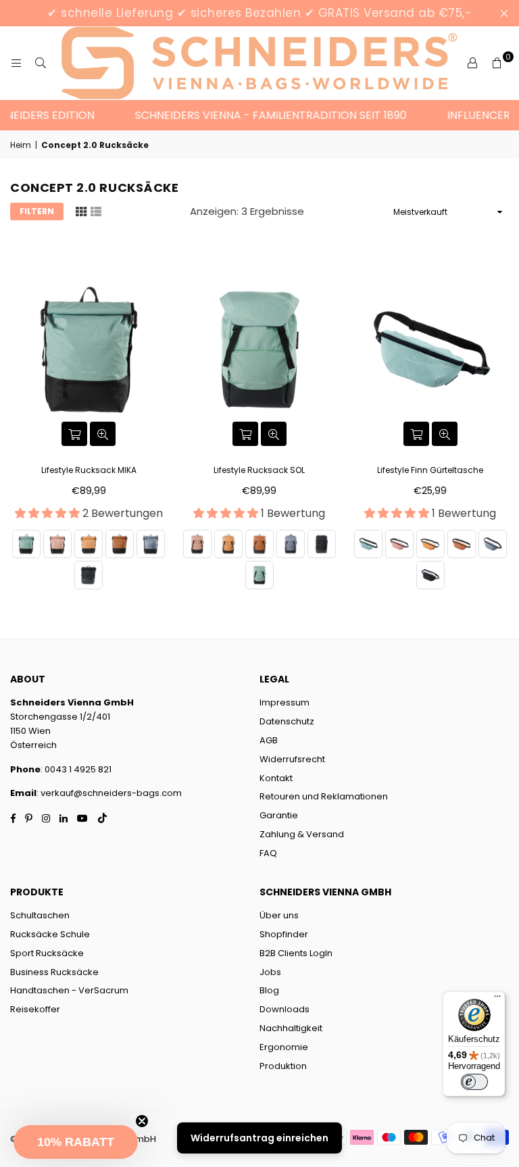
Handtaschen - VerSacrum (69, 990)
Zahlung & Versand (302, 834)
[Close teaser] (142, 1121)
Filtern (37, 211)
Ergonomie (284, 1047)
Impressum (285, 702)
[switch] (474, 1082)
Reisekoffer (35, 1009)
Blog (269, 990)
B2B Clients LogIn (296, 953)
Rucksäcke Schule (50, 934)
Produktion (283, 1066)
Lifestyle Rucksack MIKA (89, 470)
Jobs (270, 972)
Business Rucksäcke (54, 972)
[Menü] (497, 999)
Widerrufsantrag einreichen (259, 1138)
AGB (269, 740)
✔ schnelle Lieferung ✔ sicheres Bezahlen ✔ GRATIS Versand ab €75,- (259, 13)
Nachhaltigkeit (291, 1028)
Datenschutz (287, 721)
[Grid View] (81, 211)
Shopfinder (284, 934)
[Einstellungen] (472, 63)
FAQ (268, 853)
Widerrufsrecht (292, 759)
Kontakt (276, 778)
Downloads (285, 1009)
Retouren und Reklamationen (324, 796)
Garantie (279, 815)
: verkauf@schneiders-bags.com (109, 793)
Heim (20, 145)
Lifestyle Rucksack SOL (259, 470)
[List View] (96, 211)
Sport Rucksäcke (47, 953)
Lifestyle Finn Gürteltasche (430, 470)
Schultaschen (40, 915)
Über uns (279, 915)
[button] (76, 1142)
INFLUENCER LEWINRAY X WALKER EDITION (133, 115)
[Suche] (40, 63)
